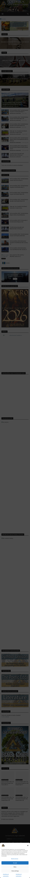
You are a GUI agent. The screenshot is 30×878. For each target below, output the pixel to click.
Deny (15, 867)
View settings (15, 871)
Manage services (14, 858)
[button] (28, 845)
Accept (15, 863)
